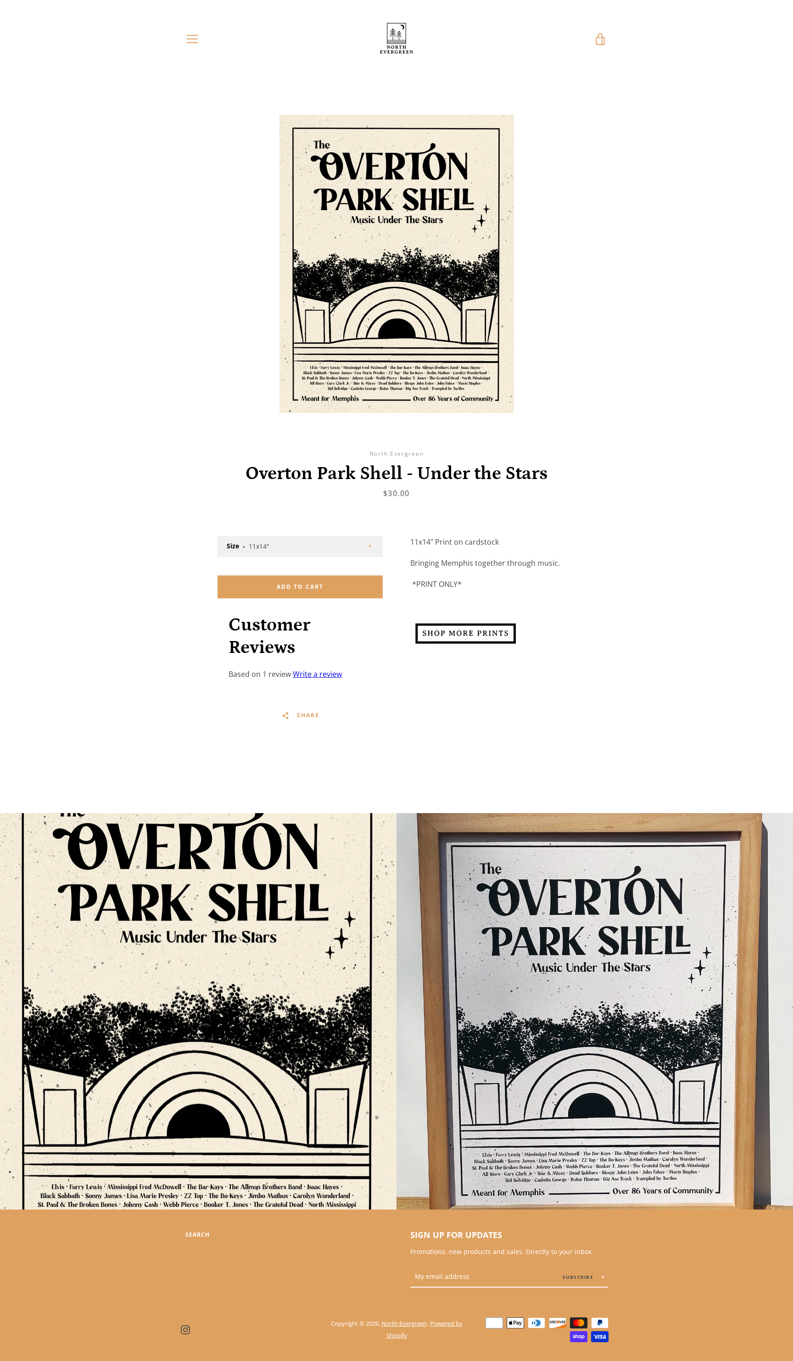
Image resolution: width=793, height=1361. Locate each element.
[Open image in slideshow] (396, 264)
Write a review (317, 674)
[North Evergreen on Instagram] (185, 1329)
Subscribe (579, 1277)
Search (197, 1234)
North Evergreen (404, 1323)
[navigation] (192, 39)
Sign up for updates (456, 1234)
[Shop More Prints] (465, 645)
